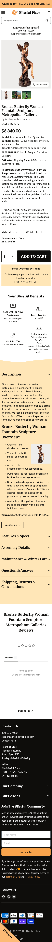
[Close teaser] (21, 938)
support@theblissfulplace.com (26, 33)
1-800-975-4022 (23, 282)
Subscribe (25, 852)
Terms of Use (13, 876)
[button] (10, 932)
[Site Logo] (26, 12)
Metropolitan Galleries (18, 119)
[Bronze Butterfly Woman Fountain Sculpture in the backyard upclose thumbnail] (26, 95)
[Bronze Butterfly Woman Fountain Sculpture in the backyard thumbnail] (16, 95)
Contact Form (8, 740)
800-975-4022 (25, 30)
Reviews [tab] (9, 657)
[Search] (47, 20)
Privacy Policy (32, 876)
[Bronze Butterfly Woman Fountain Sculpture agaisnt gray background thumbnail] (6, 95)
